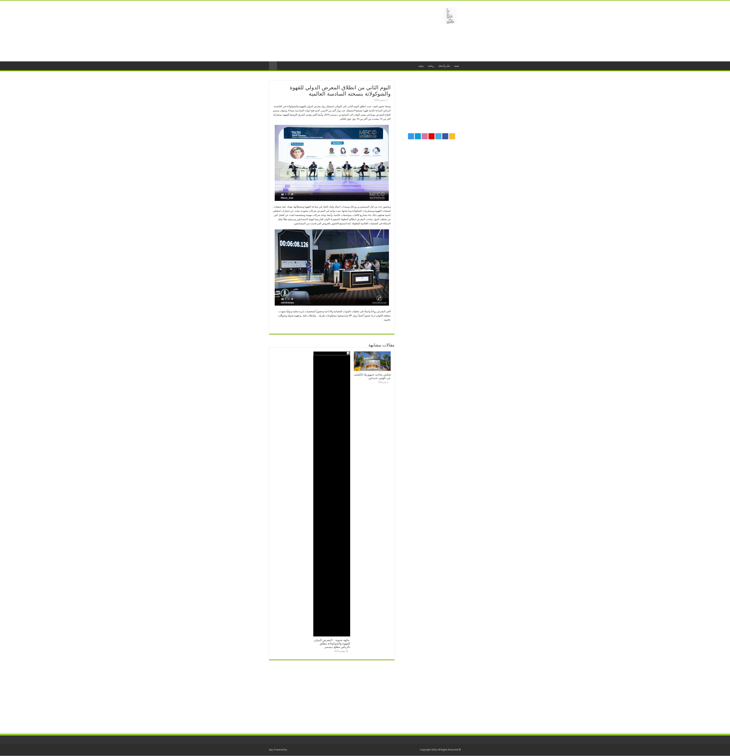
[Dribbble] (425, 136)
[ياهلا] (449, 15)
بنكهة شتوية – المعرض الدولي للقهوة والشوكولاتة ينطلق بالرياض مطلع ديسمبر (332, 643)
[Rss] (452, 136)
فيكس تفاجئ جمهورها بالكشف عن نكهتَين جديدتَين (372, 376)
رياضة (431, 65)
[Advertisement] (341, 31)
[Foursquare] (418, 136)
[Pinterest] (431, 136)
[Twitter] (438, 136)
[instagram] (411, 136)
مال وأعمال (444, 65)
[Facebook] (445, 136)
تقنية (456, 65)
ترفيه (421, 65)
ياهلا (271, 749)
